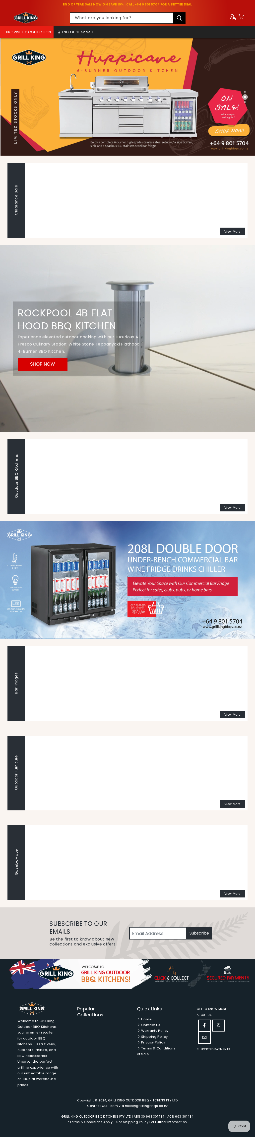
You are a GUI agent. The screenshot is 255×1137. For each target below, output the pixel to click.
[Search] (179, 18)
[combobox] (127, 18)
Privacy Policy (152, 1042)
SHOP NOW (42, 364)
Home (146, 1019)
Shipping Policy (154, 1036)
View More (232, 231)
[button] (241, 17)
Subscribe (199, 933)
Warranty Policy (154, 1030)
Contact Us (150, 1025)
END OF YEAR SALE (77, 32)
